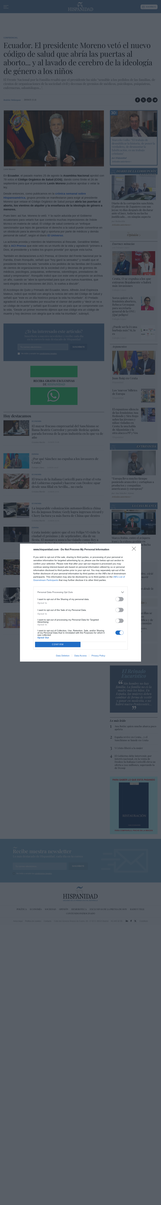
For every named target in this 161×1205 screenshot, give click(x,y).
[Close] (135, 550)
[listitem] (80, 592)
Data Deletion (62, 655)
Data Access (80, 655)
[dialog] (80, 603)
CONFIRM (58, 644)
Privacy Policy (98, 655)
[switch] (119, 599)
